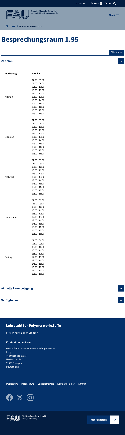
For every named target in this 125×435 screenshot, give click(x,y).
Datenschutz (27, 383)
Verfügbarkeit (10, 300)
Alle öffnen (116, 52)
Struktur (95, 3)
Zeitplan (6, 61)
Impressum (12, 383)
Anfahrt (82, 383)
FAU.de (82, 3)
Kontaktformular (66, 383)
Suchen (108, 3)
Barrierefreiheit (46, 383)
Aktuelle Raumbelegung (17, 288)
